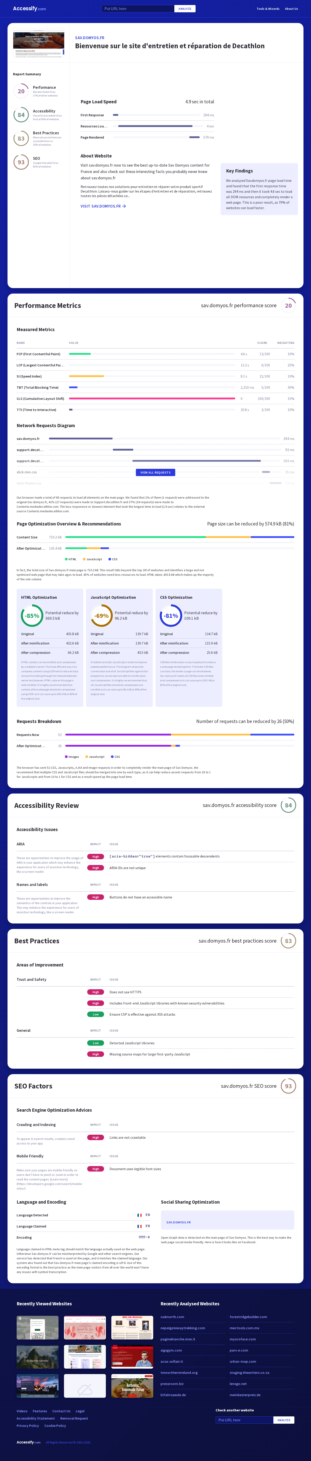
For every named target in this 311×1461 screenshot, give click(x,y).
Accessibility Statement (36, 1418)
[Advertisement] (186, 78)
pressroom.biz (172, 1383)
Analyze (184, 9)
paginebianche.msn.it (178, 1339)
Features (40, 1411)
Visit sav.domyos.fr (101, 206)
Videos (22, 1411)
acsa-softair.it (172, 1361)
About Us (291, 9)
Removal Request (74, 1418)
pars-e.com (239, 1350)
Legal (80, 1411)
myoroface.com (243, 1339)
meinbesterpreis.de (245, 1395)
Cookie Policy (55, 1425)
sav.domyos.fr (90, 37)
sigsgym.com (171, 1350)
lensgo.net (238, 1383)
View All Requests (155, 472)
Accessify (29, 8)
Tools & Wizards (268, 9)
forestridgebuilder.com (248, 1316)
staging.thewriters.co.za (249, 1372)
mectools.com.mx (244, 1328)
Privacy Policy (28, 1425)
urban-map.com (243, 1361)
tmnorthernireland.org (179, 1372)
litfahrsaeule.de (173, 1395)
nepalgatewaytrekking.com (183, 1328)
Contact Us (61, 1411)
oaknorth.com (172, 1316)
